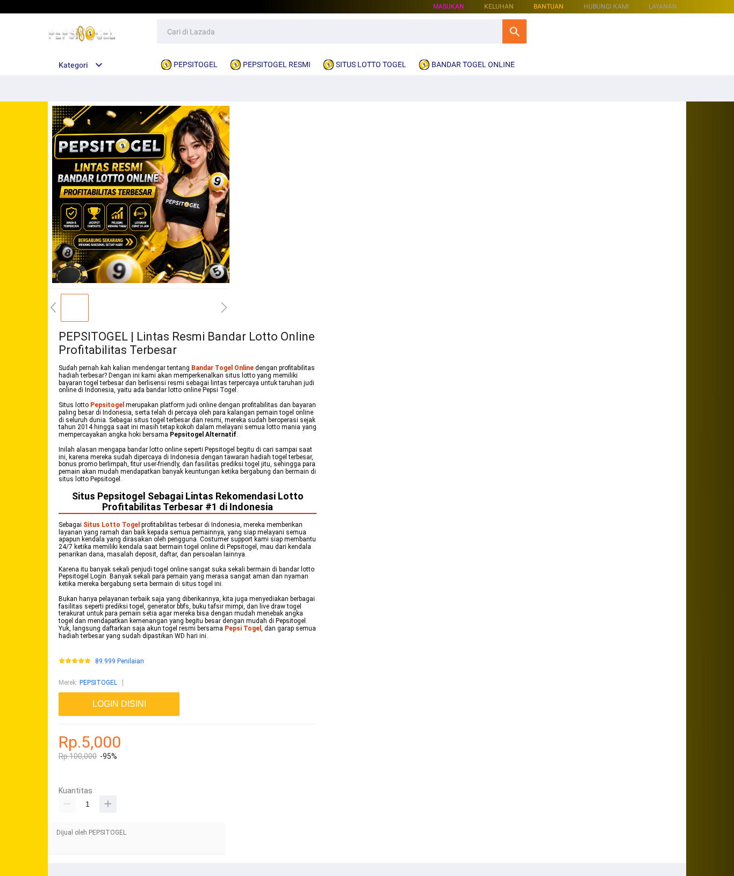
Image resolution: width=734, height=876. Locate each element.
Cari (514, 31)
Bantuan (549, 6)
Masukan (448, 6)
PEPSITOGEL (98, 682)
